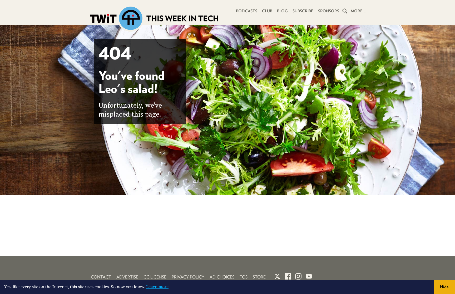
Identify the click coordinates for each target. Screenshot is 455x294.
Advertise (127, 277)
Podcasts (246, 11)
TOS (244, 277)
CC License (155, 277)
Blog (282, 11)
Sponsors (328, 11)
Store (259, 277)
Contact (101, 277)
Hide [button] (444, 286)
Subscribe (303, 11)
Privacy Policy (188, 277)
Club (267, 11)
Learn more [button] (157, 287)
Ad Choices (222, 277)
